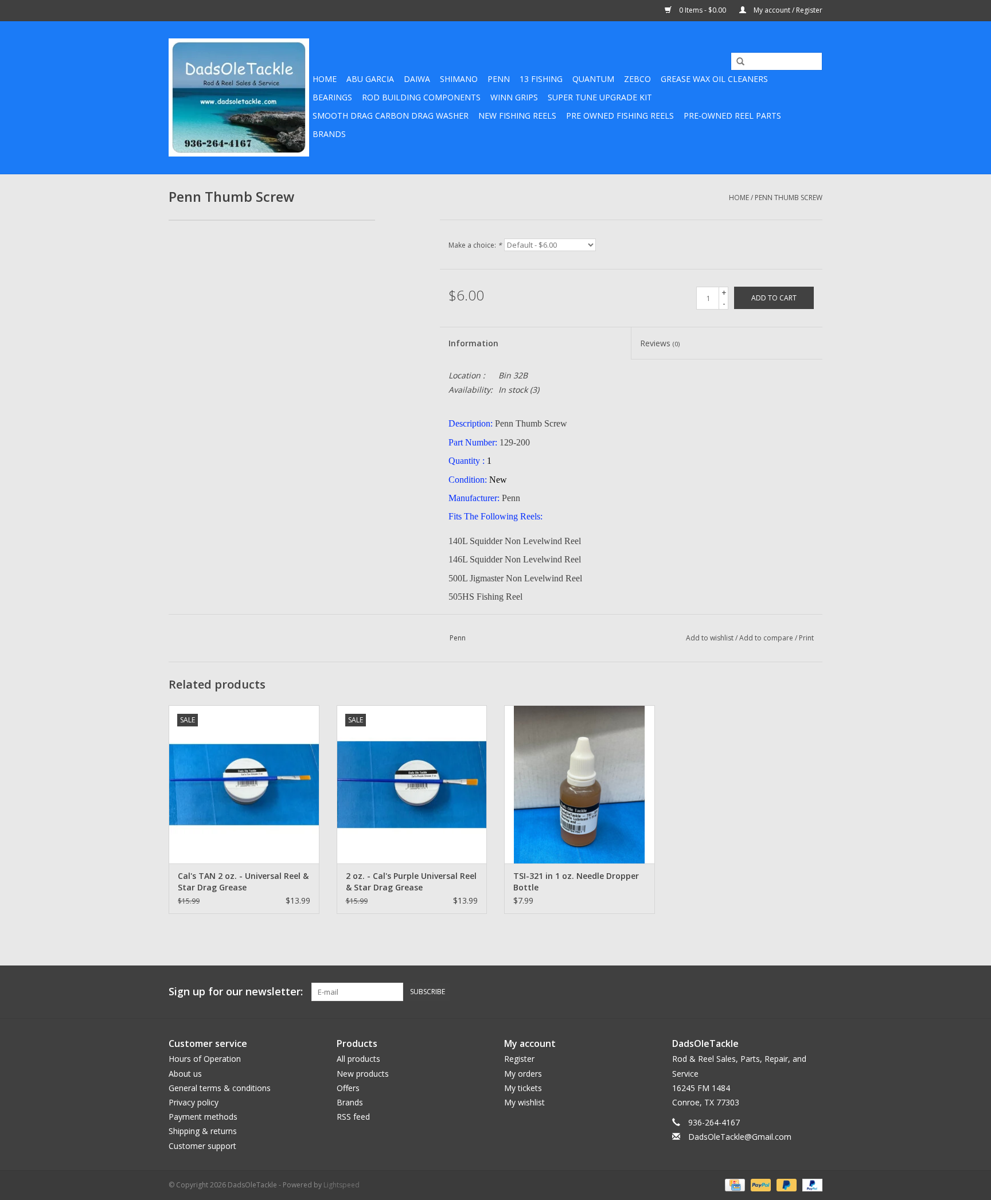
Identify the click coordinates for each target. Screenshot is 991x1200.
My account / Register (787, 10)
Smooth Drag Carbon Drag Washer (391, 115)
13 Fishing (541, 78)
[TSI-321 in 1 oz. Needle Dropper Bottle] (579, 784)
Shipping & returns (203, 1130)
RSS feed (353, 1116)
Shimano (459, 78)
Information (473, 343)
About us (185, 1073)
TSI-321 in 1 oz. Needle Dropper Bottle (576, 881)
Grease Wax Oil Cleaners (714, 78)
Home (325, 78)
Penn (498, 78)
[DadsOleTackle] (239, 97)
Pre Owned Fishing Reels (620, 115)
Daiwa (417, 78)
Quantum (593, 78)
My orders (523, 1073)
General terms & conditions (220, 1087)
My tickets (523, 1087)
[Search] (736, 62)
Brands (329, 133)
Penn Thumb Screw (788, 197)
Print (806, 638)
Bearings (332, 97)
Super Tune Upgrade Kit (600, 97)
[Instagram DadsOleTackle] (813, 992)
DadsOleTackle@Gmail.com (739, 1136)
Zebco (637, 78)
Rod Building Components (421, 97)
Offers (348, 1087)
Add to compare (767, 638)
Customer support (202, 1145)
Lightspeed (341, 1185)
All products (358, 1058)
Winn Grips (514, 97)
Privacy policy (194, 1102)
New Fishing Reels (517, 115)
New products (363, 1073)
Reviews (660, 343)
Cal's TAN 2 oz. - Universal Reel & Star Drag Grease (243, 881)
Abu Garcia (370, 78)
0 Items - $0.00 (702, 10)
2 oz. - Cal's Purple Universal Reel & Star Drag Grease (411, 881)
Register (519, 1058)
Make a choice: (475, 245)
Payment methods (203, 1116)
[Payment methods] (733, 1184)
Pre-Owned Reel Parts (732, 115)
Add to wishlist (710, 638)
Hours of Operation (205, 1058)
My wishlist (524, 1102)
